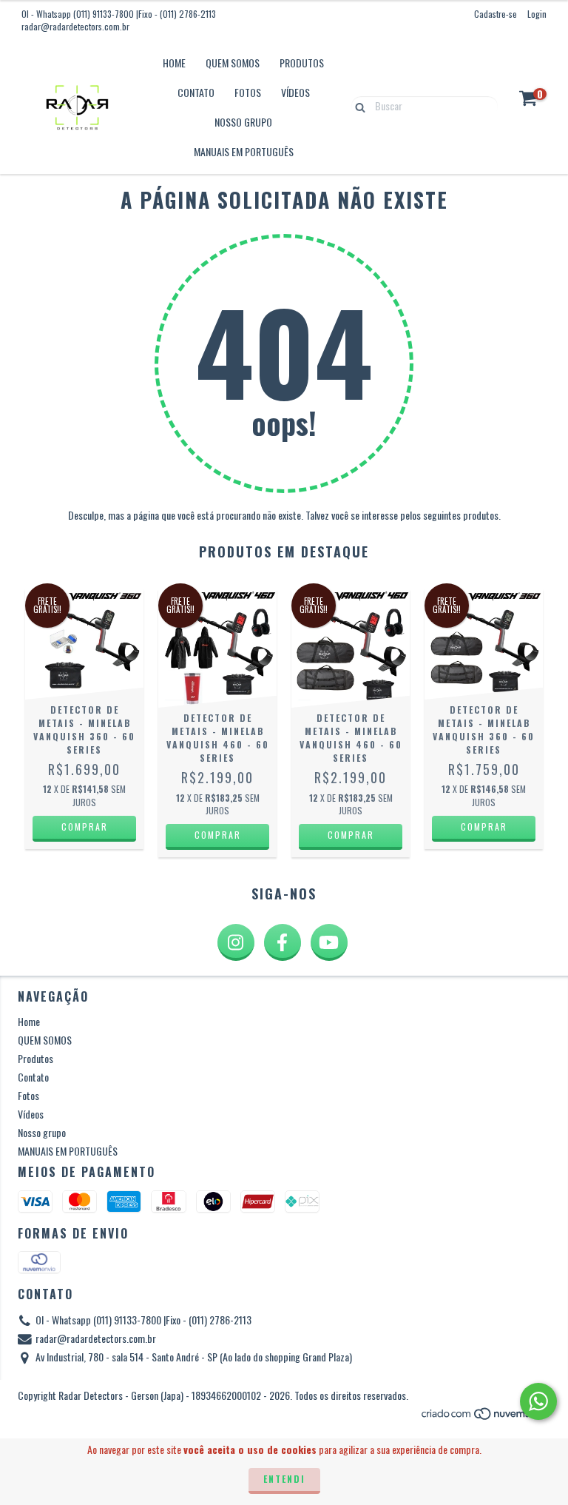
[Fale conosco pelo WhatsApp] (538, 1401)
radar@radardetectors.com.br (75, 26)
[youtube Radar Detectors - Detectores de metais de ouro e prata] (329, 942)
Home (174, 62)
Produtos (302, 62)
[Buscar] (357, 105)
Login (537, 13)
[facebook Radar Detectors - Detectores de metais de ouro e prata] (282, 942)
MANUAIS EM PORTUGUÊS (244, 151)
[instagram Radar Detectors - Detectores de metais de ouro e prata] (235, 942)
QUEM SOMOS (233, 62)
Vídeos (295, 92)
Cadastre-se (495, 13)
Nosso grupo (243, 122)
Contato (196, 92)
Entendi (284, 1478)
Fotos (247, 92)
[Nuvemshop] (485, 1416)
